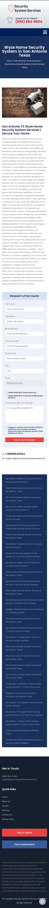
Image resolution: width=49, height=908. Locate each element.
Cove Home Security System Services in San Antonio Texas (23, 676)
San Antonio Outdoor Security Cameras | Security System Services (23, 480)
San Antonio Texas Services (27, 60)
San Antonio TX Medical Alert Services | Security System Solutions (23, 639)
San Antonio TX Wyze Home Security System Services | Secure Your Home (22, 723)
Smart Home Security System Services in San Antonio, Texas (23, 489)
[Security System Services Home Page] (24, 8)
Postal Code (10, 353)
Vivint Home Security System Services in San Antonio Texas (23, 536)
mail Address (11, 328)
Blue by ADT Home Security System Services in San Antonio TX (21, 508)
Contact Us (7, 814)
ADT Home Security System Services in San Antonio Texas (23, 499)
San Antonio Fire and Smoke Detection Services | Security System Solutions (22, 583)
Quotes (5, 806)
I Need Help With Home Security (22, 392)
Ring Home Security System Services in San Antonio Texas (23, 657)
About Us (6, 801)
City (7, 365)
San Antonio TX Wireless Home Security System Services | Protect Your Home (23, 685)
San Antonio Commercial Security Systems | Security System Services (24, 629)
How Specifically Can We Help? (19, 403)
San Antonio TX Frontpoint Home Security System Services (24, 704)
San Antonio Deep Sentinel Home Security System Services (24, 517)
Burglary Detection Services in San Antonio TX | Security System (24, 611)
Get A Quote (24, 832)
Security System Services (25, 898)
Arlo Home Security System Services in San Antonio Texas (22, 620)
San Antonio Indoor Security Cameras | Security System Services (22, 564)
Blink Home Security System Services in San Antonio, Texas (23, 648)
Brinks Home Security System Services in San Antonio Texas (23, 573)
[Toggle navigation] (45, 32)
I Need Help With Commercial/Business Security (25, 397)
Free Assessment (24, 844)
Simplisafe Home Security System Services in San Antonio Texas (20, 695)
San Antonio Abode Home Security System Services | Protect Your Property (24, 601)
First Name (10, 304)
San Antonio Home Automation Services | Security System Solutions (24, 741)
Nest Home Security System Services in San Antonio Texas (23, 667)
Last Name (10, 316)
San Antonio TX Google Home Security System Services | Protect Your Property (24, 713)
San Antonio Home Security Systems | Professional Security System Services (22, 527)
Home (9, 60)
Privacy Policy (8, 819)
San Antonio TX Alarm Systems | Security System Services (23, 545)
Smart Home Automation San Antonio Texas (22, 732)
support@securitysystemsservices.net (25, 458)
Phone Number (12, 341)
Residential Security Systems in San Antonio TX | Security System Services (22, 555)
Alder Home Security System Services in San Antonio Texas (23, 592)
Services (6, 810)
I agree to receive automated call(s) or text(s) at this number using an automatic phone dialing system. (25, 430)
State (7, 378)
